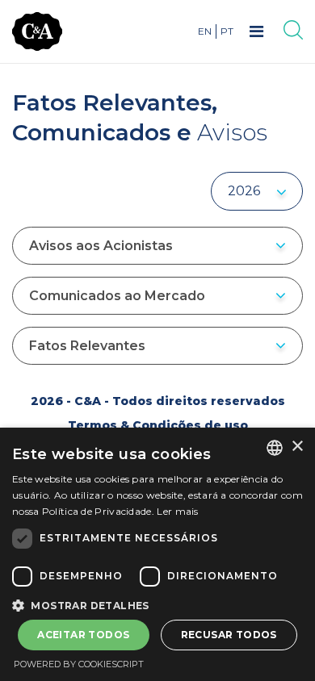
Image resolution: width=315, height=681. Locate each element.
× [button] (297, 447)
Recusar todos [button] (229, 635)
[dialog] (157, 554)
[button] (157, 604)
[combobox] (275, 448)
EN (205, 31)
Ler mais (177, 511)
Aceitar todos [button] (83, 635)
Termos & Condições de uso (158, 425)
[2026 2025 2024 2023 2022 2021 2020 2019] (257, 191)
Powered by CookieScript (79, 664)
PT (226, 31)
